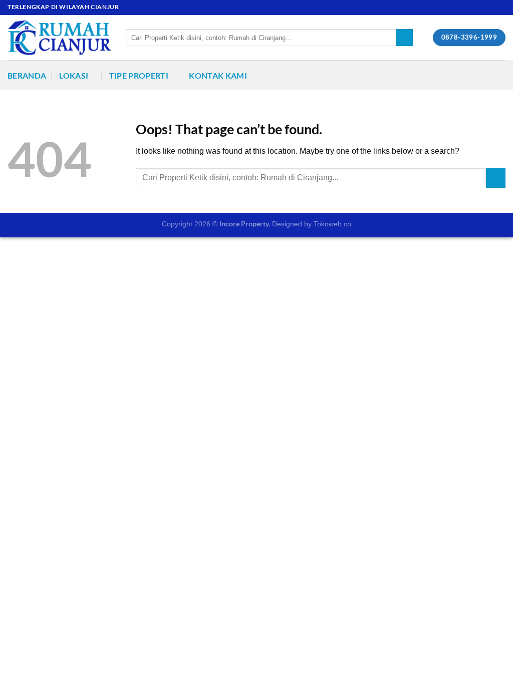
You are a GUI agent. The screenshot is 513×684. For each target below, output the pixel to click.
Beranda (27, 75)
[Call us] (500, 7)
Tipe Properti (138, 75)
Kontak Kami (218, 75)
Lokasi (73, 75)
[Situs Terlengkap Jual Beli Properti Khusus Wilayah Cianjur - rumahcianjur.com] (59, 37)
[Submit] (404, 37)
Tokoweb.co (332, 224)
